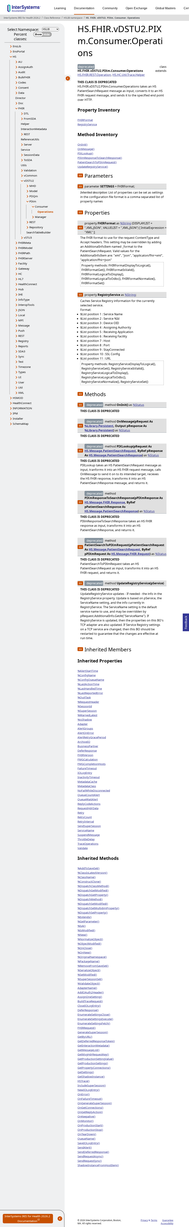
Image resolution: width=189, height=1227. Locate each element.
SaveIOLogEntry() (89, 1143)
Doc (20, 103)
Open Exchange (136, 8)
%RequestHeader (88, 702)
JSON (21, 310)
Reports (23, 346)
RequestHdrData (88, 808)
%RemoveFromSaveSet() (93, 966)
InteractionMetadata (34, 129)
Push (21, 330)
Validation (30, 170)
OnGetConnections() (90, 1107)
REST (27, 134)
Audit (21, 72)
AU (20, 62)
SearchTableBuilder (38, 232)
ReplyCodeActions (89, 804)
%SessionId (85, 706)
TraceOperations (88, 843)
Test (20, 361)
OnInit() (82, 144)
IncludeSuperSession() (92, 1085)
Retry (81, 812)
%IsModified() (86, 930)
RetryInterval (86, 821)
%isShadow (85, 719)
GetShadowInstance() (91, 1076)
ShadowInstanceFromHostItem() (98, 1165)
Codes (22, 82)
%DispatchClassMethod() (93, 886)
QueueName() (86, 1138)
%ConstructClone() (89, 881)
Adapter (83, 724)
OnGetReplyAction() (90, 1112)
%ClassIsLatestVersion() (92, 872)
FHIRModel (25, 248)
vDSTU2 (101, 17)
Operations (133, 17)
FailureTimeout (87, 768)
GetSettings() (86, 1072)
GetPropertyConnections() (94, 1067)
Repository (36, 227)
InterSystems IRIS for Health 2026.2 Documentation (29, 1218)
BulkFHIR (24, 77)
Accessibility (167, 1223)
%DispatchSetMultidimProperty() (98, 908)
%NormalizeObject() (90, 939)
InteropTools (26, 305)
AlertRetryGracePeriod (92, 737)
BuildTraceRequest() (90, 1001)
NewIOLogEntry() (89, 1090)
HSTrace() (84, 1081)
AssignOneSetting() (90, 997)
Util (20, 387)
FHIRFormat (85, 120)
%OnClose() (85, 948)
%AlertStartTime (88, 671)
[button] (80, 175)
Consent (23, 87)
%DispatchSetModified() (93, 903)
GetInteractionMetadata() (94, 1045)
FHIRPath (24, 253)
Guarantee (167, 1220)
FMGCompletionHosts (92, 764)
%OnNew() (84, 952)
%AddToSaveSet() (88, 868)
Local (21, 315)
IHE (20, 294)
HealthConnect (27, 284)
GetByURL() (85, 1036)
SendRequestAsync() (90, 1156)
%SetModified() (87, 974)
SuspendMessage (89, 835)
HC (20, 274)
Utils (24, 165)
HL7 (20, 279)
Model (33, 191)
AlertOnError (86, 733)
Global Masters (165, 8)
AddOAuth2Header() (91, 992)
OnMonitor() (86, 1121)
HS (87, 17)
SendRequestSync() (90, 1161)
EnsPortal (19, 51)
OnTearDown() (87, 1134)
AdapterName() (87, 988)
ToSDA (28, 160)
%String (125, 223)
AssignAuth (25, 67)
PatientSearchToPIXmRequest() (97, 162)
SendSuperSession (89, 826)
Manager (40, 217)
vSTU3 (28, 237)
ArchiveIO (84, 742)
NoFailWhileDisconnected (94, 790)
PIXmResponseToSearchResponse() (100, 158)
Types (22, 372)
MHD (32, 186)
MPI (20, 320)
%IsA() (82, 926)
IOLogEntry (85, 773)
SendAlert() (85, 1147)
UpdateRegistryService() (93, 166)
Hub (21, 289)
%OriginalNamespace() (92, 957)
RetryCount (85, 817)
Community (110, 8)
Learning (60, 8)
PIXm (110, 17)
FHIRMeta (24, 243)
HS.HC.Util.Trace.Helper (128, 75)
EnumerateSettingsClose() (94, 1014)
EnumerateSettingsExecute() (95, 1019)
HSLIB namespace (73, 17)
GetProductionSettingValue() (96, 1059)
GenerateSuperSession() (93, 1032)
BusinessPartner (88, 746)
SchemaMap (20, 423)
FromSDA (30, 118)
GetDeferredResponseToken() (96, 1041)
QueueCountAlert (89, 795)
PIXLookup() (85, 153)
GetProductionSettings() (93, 1063)
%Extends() (85, 917)
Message (24, 325)
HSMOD (18, 398)
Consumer (120, 17)
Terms (154, 1220)
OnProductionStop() (90, 1130)
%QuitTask (84, 697)
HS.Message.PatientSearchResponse (115, 455)
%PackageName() (89, 961)
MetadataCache (87, 781)
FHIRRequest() (87, 1028)
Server (28, 144)
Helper (25, 124)
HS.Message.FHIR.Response (105, 502)
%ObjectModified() (89, 943)
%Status (138, 405)
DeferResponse (87, 750)
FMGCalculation (88, 759)
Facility (22, 263)
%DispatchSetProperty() (93, 912)
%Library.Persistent (99, 426)
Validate (83, 848)
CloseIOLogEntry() (89, 1005)
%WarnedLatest (87, 715)
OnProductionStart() (90, 1125)
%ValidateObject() (89, 983)
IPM (15, 413)
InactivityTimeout (89, 777)
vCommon (30, 175)
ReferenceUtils (30, 139)
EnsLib (17, 46)
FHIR (93, 17)
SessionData (31, 155)
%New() (82, 935)
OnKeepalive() (86, 1116)
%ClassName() (87, 877)
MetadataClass (87, 786)
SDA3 (21, 351)
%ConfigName (87, 675)
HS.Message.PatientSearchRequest (110, 451)
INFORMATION (22, 408)
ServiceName (86, 830)
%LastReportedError (90, 693)
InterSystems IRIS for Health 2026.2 (22, 17)
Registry (23, 341)
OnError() (84, 1094)
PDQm (33, 196)
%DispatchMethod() (90, 899)
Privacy (144, 1220)
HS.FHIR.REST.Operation (94, 75)
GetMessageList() (88, 1050)
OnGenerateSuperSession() (95, 1103)
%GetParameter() (88, 921)
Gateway (23, 268)
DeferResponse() (88, 1010)
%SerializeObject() (89, 970)
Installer (18, 418)
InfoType (24, 299)
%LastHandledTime (90, 688)
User (21, 382)
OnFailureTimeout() (90, 1098)
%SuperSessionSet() (90, 979)
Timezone (24, 367)
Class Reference (52, 17)
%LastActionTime (88, 684)
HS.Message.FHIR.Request (130, 554)
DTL (26, 113)
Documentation (84, 8)
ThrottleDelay (86, 839)
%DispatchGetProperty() (93, 895)
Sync (21, 356)
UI (19, 377)
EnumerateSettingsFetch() (94, 1023)
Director (20, 98)
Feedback (186, 621)
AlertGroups (85, 728)
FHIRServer (25, 258)
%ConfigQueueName (91, 679)
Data (21, 93)
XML (21, 392)
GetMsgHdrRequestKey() (93, 1054)
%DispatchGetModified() (93, 890)
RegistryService (87, 124)
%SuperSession (87, 710)
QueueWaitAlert (88, 799)
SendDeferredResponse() (93, 1152)
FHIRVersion (85, 755)
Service (25, 149)
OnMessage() (86, 149)
